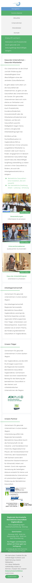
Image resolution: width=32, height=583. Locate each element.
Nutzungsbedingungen (16, 525)
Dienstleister (16, 28)
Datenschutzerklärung (13, 527)
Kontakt (16, 33)
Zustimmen (12, 576)
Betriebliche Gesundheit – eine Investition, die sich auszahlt (17, 181)
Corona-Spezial (16, 13)
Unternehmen (17, 23)
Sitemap (25, 527)
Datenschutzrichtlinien (14, 571)
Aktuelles (16, 18)
